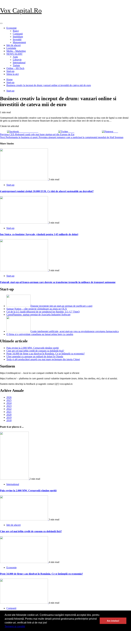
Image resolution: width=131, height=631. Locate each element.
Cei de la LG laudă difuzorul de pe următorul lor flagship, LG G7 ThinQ (43, 311)
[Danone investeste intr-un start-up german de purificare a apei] (18, 306)
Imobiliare (18, 36)
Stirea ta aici (12, 74)
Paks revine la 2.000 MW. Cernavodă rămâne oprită (32, 347)
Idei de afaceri (13, 45)
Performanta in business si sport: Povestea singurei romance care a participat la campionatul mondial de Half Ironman (61, 137)
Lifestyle (17, 59)
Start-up (10, 71)
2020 (9, 414)
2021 (9, 411)
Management (19, 42)
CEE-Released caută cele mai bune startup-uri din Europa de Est (37, 134)
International (19, 62)
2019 (9, 417)
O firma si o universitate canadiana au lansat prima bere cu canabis (39, 334)
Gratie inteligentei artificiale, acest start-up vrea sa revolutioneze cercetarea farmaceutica (75, 331)
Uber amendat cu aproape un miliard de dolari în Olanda (34, 356)
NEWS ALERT (14, 54)
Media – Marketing (16, 51)
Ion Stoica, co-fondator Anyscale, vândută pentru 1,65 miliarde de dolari (39, 234)
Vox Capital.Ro (21, 10)
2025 (9, 400)
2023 (9, 406)
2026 (9, 397)
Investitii (17, 39)
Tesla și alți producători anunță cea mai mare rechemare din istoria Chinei (43, 359)
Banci (16, 30)
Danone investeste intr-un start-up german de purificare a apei (61, 306)
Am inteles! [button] (113, 620)
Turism (16, 65)
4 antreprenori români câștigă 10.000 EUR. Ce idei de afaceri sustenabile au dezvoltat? (47, 191)
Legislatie (11, 48)
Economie (11, 28)
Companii (18, 33)
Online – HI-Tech (15, 68)
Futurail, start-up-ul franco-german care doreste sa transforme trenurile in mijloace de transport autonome (58, 282)
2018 (9, 420)
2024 (9, 403)
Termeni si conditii (15, 626)
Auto (15, 56)
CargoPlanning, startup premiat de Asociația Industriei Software (38, 314)
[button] (26, 626)
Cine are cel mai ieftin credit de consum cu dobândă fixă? (35, 350)
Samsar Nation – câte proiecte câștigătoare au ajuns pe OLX (36, 308)
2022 (9, 408)
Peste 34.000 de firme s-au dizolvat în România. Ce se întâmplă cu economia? (45, 353)
